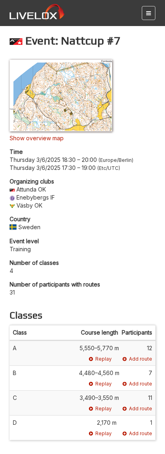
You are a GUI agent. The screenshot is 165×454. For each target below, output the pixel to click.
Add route (140, 359)
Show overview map (37, 138)
